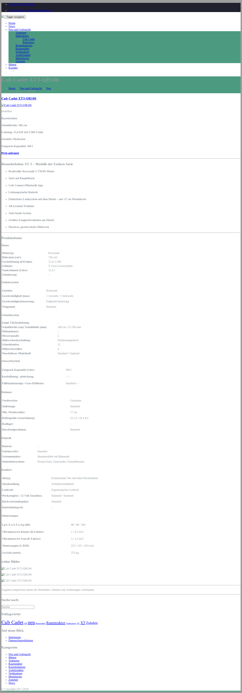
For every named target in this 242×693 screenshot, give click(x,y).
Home (12, 23)
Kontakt (13, 67)
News (12, 26)
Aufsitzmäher (23, 55)
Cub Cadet (29, 39)
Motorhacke (22, 58)
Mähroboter (22, 35)
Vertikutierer (22, 51)
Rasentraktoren (24, 45)
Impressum (15, 637)
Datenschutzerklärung (21, 640)
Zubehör (20, 61)
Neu (48, 88)
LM (25, 623)
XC (78, 623)
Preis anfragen (10, 153)
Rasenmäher (22, 48)
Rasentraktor (55, 623)
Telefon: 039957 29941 (22, 4)
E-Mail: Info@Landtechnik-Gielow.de (30, 10)
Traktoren (21, 32)
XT (82, 623)
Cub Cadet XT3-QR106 (18, 98)
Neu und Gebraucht (20, 29)
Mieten (12, 64)
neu (31, 622)
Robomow (29, 42)
